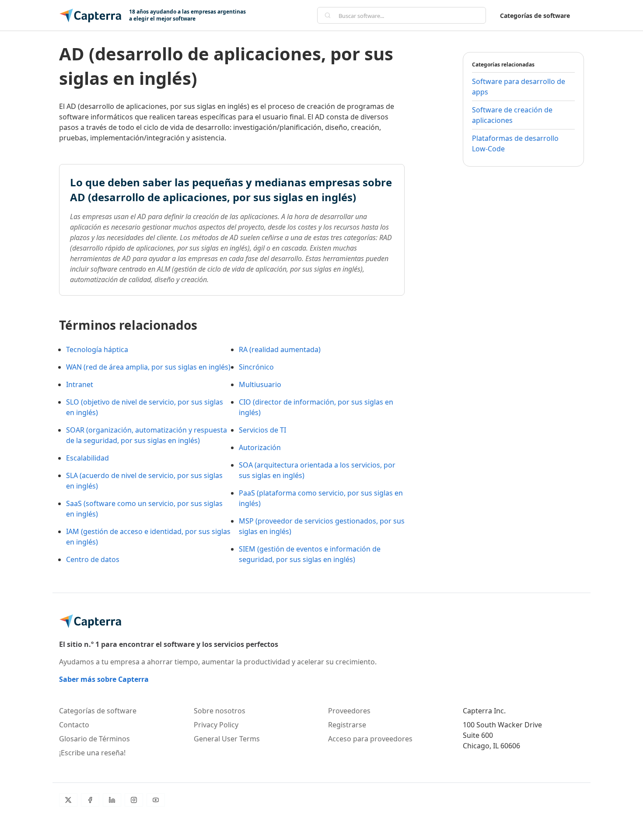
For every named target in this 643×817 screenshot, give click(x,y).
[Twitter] (68, 800)
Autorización (260, 447)
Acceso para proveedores (370, 739)
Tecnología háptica (97, 349)
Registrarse (347, 725)
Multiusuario (260, 384)
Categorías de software (535, 15)
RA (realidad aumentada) (280, 349)
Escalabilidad (87, 458)
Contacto (74, 725)
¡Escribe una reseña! (92, 753)
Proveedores (349, 711)
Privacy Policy (216, 725)
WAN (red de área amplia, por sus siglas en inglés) (148, 367)
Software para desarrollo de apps (518, 87)
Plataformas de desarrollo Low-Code (515, 143)
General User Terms (227, 739)
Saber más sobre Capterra (104, 679)
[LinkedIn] (112, 800)
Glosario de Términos (94, 739)
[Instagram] (134, 800)
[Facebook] (90, 800)
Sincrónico (256, 367)
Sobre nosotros (219, 711)
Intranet (79, 384)
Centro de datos (92, 559)
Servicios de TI (262, 430)
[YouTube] (156, 800)
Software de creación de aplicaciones (512, 115)
